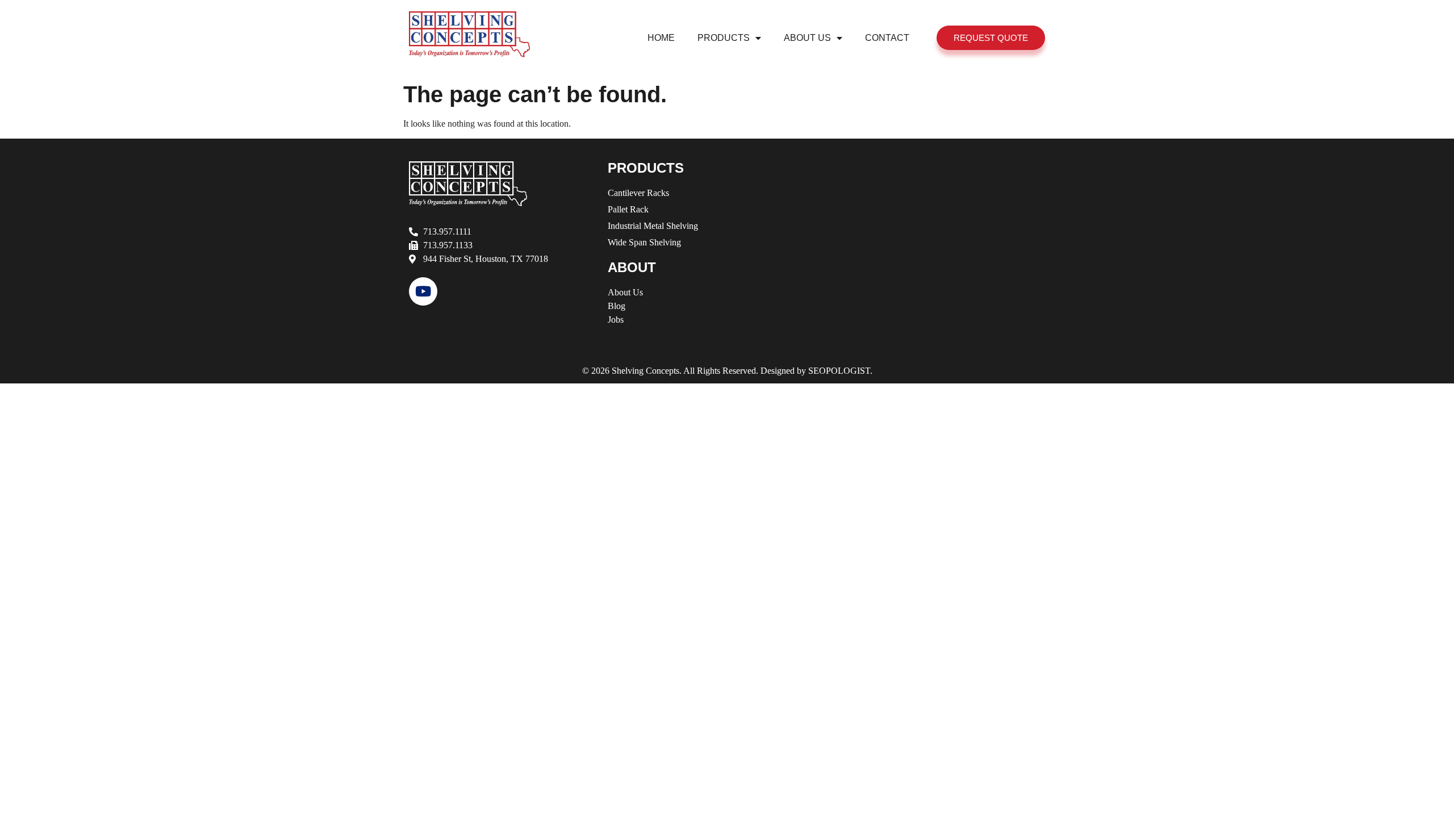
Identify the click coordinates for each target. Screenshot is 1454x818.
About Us (807, 38)
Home (661, 38)
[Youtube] (423, 291)
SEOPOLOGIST (839, 370)
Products (723, 38)
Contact (887, 38)
